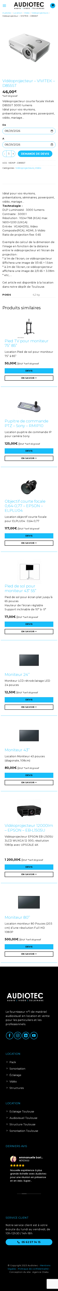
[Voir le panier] (52, 5)
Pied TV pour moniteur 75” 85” (26, 343)
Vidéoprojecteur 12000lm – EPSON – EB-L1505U (29, 828)
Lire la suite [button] (7, 1185)
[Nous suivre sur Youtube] (34, 1035)
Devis (29, 371)
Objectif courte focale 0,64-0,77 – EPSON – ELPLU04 (25, 506)
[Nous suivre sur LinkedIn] (26, 1035)
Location (17, 13)
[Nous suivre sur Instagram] (17, 1035)
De (4, 124)
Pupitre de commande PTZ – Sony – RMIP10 (26, 423)
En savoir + (29, 378)
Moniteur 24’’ (17, 674)
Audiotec (6, 13)
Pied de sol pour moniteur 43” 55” (20, 588)
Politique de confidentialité (33, 1269)
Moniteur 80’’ (17, 917)
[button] (4, 6)
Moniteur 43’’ (17, 750)
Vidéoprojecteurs (40, 13)
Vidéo (27, 13)
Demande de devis (35, 153)
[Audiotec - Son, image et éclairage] (29, 5)
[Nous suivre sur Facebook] (9, 1035)
